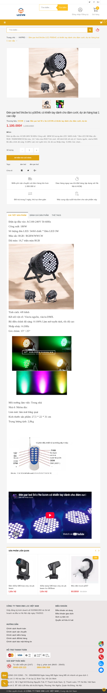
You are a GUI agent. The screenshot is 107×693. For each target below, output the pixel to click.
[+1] (35, 170)
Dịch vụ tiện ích (62, 617)
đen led (23, 164)
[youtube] (101, 650)
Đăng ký (85, 14)
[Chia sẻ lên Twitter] (28, 170)
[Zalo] (101, 663)
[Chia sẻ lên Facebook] (22, 170)
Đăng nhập (76, 14)
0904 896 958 (43, 667)
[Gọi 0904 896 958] (4, 683)
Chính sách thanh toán (16, 628)
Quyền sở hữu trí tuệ (64, 620)
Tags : (9, 164)
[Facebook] (101, 670)
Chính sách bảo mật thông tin (19, 642)
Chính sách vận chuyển (17, 632)
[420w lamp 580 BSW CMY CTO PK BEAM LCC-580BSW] (53, 569)
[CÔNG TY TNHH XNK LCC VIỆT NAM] (21, 12)
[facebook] (94, 2)
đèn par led (34, 164)
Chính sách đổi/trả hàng (17, 638)
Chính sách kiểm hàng (16, 635)
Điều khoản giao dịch (64, 613)
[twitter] (90, 2)
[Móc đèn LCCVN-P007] (84, 569)
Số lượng (10, 150)
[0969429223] (101, 657)
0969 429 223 (19, 667)
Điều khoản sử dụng (64, 610)
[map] (101, 644)
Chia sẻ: (10, 170)
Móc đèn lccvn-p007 (79, 586)
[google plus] (98, 2)
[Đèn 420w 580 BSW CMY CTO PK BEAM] (22, 569)
